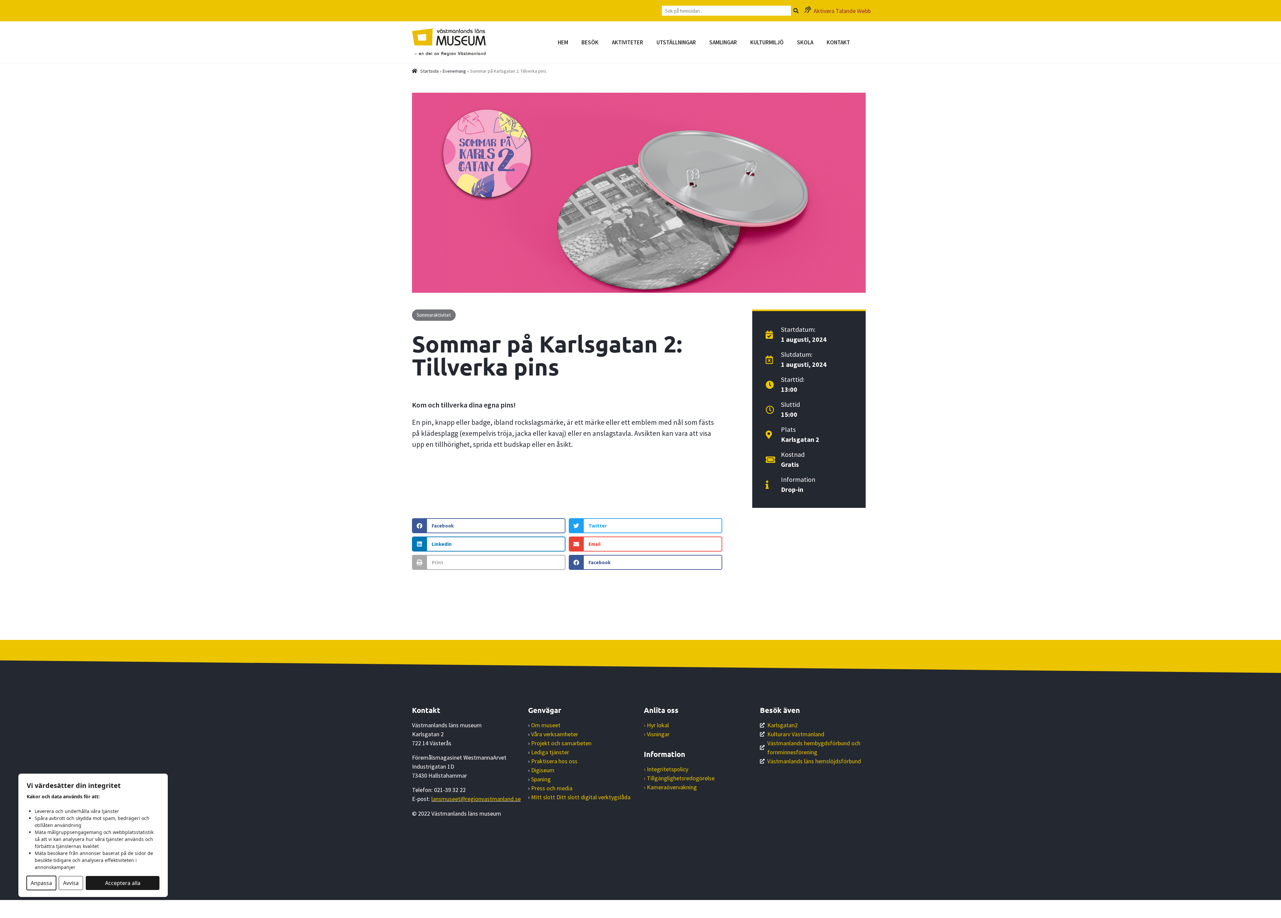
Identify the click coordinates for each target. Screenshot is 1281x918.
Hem (563, 42)
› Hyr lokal (656, 725)
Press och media (551, 788)
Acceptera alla (122, 883)
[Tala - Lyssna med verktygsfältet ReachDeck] (9, 909)
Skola (805, 42)
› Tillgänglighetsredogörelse (679, 778)
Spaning (541, 779)
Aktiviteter (627, 42)
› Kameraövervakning (670, 787)
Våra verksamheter (554, 734)
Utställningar (676, 42)
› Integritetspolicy (666, 769)
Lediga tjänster (550, 752)
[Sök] (796, 11)
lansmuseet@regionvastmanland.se (476, 799)
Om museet (545, 725)
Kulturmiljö (767, 42)
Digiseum (542, 770)
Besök (589, 42)
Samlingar (723, 42)
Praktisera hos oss (554, 761)
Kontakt (838, 42)
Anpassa (41, 883)
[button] (488, 525)
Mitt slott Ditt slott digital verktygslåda (580, 797)
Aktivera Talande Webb (842, 11)
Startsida (429, 71)
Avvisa (71, 883)
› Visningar (657, 734)
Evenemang (454, 71)
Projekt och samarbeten (561, 743)
